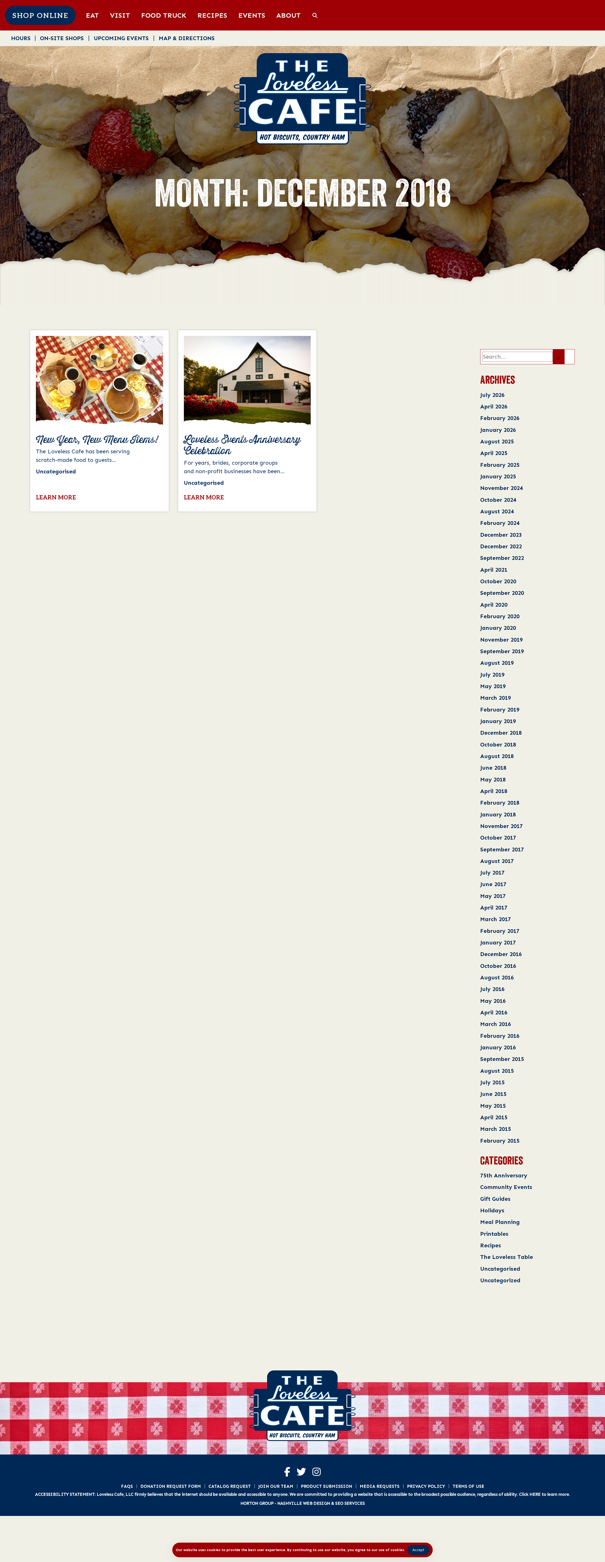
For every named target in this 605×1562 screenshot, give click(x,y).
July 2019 (492, 674)
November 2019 (501, 639)
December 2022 (501, 546)
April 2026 (493, 406)
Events (251, 15)
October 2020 (498, 581)
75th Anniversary (503, 1175)
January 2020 (498, 627)
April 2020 (493, 604)
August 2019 (497, 662)
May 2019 (493, 686)
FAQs (127, 1486)
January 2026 (498, 429)
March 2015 (495, 1128)
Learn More (56, 497)
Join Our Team (275, 1486)
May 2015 (493, 1105)
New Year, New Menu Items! (97, 440)
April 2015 (493, 1117)
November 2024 (501, 488)
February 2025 (499, 464)
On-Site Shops (62, 38)
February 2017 (499, 930)
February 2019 (499, 709)
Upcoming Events (121, 38)
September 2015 (502, 1059)
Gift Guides (495, 1198)
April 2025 (493, 453)
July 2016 (492, 989)
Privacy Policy (426, 1486)
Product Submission (326, 1486)
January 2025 (498, 476)
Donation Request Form (170, 1486)
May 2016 (493, 1000)
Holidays (492, 1210)
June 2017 (493, 884)
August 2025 (497, 441)
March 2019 (495, 697)
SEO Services (350, 1503)
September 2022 (502, 557)
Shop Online (40, 16)
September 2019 (502, 651)
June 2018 (493, 767)
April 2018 (493, 791)
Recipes (212, 15)
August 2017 (497, 861)
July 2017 (492, 872)
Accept (418, 1550)
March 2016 (495, 1024)
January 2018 (498, 814)
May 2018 (493, 779)
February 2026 (499, 418)
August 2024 (497, 511)
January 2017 (498, 942)
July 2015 (492, 1082)
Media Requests (379, 1486)
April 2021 (493, 569)
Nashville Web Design (303, 1503)
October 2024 (498, 499)
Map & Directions (187, 38)
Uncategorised (500, 1268)
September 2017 (502, 849)
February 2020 (499, 616)
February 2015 (499, 1140)
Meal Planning (500, 1222)
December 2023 (501, 534)
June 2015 (493, 1093)
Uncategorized (500, 1280)
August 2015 (497, 1070)
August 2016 (497, 977)
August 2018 (497, 756)
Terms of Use (468, 1486)
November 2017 (501, 826)
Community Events (506, 1187)
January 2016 (498, 1047)
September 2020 (502, 592)
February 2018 (499, 802)
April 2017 (493, 907)
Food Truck (163, 15)
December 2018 (501, 732)
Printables (494, 1233)
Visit (120, 15)
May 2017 (493, 896)
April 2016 (493, 1012)
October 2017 (498, 837)
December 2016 (501, 954)
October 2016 (498, 965)
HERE (534, 1494)
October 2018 (498, 744)
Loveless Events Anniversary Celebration (242, 445)
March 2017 (495, 919)
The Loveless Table (506, 1256)
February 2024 (499, 522)
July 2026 (492, 394)
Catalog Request (229, 1486)
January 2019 (498, 721)
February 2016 (499, 1035)
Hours (20, 38)
